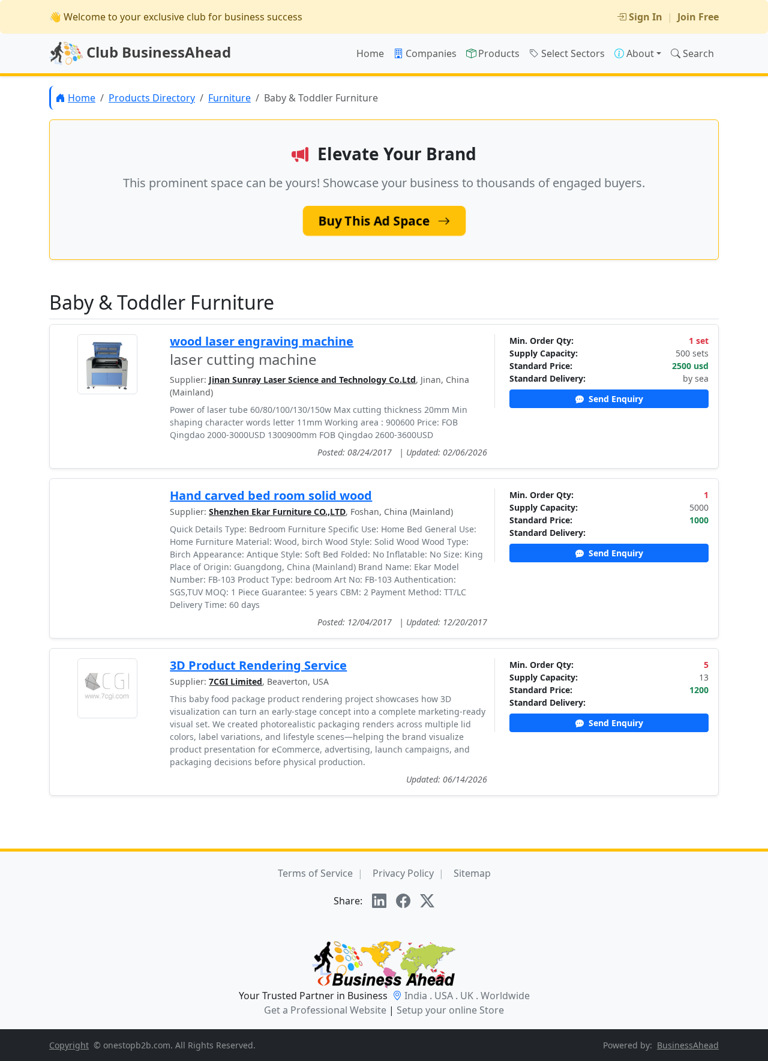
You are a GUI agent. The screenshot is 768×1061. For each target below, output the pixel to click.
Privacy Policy (403, 873)
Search (698, 53)
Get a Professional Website (325, 1010)
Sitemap (472, 873)
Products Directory (152, 97)
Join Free (698, 16)
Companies (431, 53)
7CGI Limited (235, 681)
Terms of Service (315, 873)
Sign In (645, 16)
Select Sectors (573, 53)
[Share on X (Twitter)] (427, 901)
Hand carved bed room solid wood (271, 495)
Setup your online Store (450, 1010)
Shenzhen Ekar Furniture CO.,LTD (277, 511)
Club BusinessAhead (157, 52)
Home (370, 53)
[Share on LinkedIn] (379, 901)
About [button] (640, 53)
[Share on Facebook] (403, 901)
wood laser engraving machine (261, 341)
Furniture (229, 97)
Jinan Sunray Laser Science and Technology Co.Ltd (312, 379)
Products (499, 53)
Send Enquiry (614, 398)
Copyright (69, 1045)
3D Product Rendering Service (258, 665)
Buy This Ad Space (376, 220)
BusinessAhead (688, 1045)
